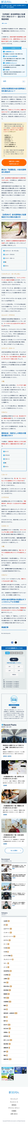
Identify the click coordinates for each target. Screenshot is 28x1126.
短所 (5, 1021)
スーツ (5, 944)
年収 (5, 997)
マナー (5, 963)
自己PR (5, 1024)
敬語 (5, 1005)
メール (5, 967)
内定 (5, 982)
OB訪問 (5, 921)
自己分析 (6, 1028)
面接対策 (6, 1059)
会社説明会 (6, 971)
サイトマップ (14, 1099)
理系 (5, 1017)
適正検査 (6, 1044)
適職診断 (6, 1047)
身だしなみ (6, 1040)
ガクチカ (6, 940)
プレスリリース (8, 959)
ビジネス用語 (7, 955)
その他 (5, 948)
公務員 (5, 978)
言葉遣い (6, 1032)
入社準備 (6, 974)
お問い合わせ (14, 1114)
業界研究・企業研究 (9, 1013)
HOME (2, 5)
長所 (5, 1051)
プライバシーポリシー (14, 1108)
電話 (5, 1055)
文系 (5, 1009)
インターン (6, 932)
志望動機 (6, 1001)
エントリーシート (8, 936)
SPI (4, 925)
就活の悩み (6, 986)
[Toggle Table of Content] (23, 81)
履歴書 (5, 994)
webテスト (6, 928)
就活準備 (6, 990)
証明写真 (6, 1036)
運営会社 (14, 1105)
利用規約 (14, 1111)
